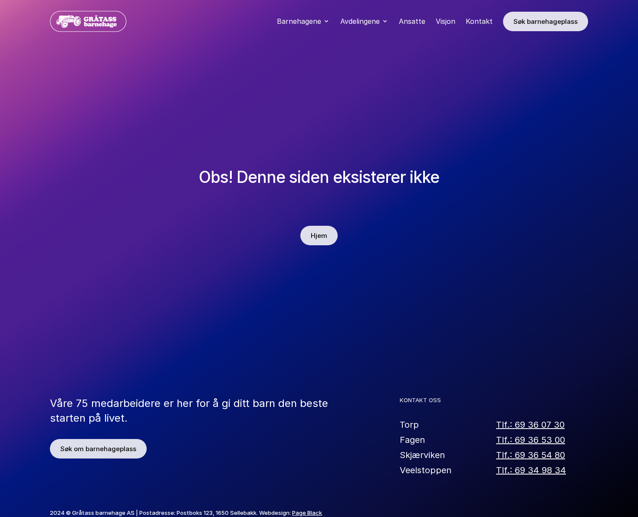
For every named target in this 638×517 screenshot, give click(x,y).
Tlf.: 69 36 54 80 (530, 454)
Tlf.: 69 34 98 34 (531, 470)
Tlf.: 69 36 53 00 (530, 439)
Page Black (307, 512)
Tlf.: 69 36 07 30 (530, 424)
